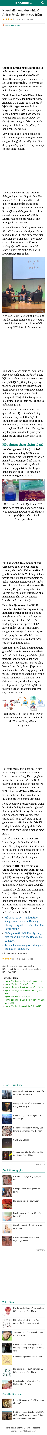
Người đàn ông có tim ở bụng (17, 997)
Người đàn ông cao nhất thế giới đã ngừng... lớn (24, 992)
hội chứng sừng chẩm (31, 969)
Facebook (36, 1428)
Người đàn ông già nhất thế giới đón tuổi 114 (24, 987)
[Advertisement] (23, 47)
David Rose (17, 966)
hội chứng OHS (9, 972)
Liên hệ (27, 1428)
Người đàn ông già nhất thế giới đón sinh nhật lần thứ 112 (24, 1001)
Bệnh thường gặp (13, 25)
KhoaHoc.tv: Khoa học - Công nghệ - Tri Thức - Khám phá (23, 3)
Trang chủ (9, 1428)
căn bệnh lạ (29, 966)
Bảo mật (18, 1428)
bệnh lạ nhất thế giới (11, 969)
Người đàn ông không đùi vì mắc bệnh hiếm (23, 1006)
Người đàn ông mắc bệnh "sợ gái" (19, 984)
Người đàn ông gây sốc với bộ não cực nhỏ (23, 981)
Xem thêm (40, 1164)
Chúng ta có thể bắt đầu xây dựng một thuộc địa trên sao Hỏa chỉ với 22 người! (24, 937)
